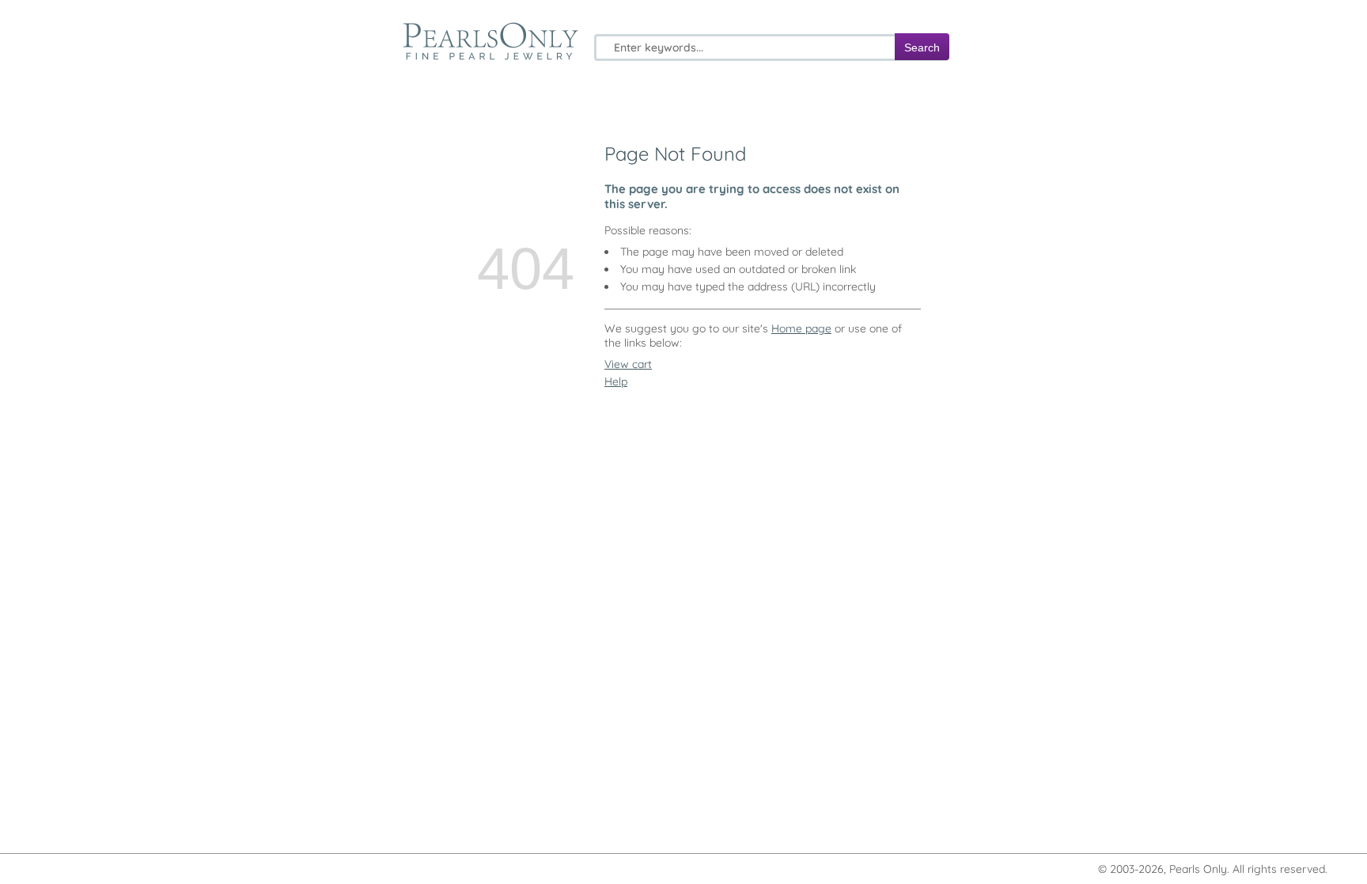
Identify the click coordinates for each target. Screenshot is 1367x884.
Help (615, 381)
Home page (801, 328)
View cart (628, 364)
